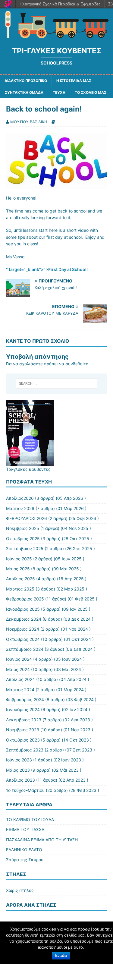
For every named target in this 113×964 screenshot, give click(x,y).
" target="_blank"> (25, 269)
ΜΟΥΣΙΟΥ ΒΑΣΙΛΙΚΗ (28, 121)
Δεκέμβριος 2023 (23, 719)
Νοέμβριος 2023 (22, 729)
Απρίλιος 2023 (20, 780)
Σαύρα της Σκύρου (24, 859)
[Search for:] (56, 383)
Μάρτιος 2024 (20, 689)
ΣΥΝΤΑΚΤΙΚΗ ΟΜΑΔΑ (24, 92)
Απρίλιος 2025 (20, 578)
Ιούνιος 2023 (19, 759)
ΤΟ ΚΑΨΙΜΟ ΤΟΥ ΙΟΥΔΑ (30, 819)
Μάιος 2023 (18, 770)
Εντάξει (61, 955)
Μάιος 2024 (18, 669)
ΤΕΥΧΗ (59, 92)
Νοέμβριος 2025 (22, 528)
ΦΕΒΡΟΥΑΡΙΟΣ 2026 (26, 518)
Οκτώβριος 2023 (23, 739)
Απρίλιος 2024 (20, 679)
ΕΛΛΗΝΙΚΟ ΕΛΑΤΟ (24, 849)
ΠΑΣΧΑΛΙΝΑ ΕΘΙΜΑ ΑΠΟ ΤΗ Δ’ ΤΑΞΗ (42, 839)
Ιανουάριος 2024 (23, 709)
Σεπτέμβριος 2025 (24, 548)
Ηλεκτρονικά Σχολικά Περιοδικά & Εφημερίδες (60, 4)
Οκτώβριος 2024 (23, 639)
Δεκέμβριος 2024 (23, 619)
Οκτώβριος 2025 (23, 538)
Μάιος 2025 (18, 568)
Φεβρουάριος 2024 (25, 699)
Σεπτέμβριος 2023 (24, 749)
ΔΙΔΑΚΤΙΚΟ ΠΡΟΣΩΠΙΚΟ (26, 80)
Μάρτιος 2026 (20, 508)
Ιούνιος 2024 (19, 659)
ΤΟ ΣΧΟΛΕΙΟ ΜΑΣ (90, 92)
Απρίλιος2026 (20, 498)
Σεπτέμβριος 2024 (24, 649)
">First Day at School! (66, 269)
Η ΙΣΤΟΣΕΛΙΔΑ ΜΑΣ (73, 80)
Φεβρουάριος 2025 (25, 598)
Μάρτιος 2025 (20, 588)
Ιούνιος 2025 (19, 558)
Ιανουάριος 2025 (23, 609)
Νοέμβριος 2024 (22, 629)
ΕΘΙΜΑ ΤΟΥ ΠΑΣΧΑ (25, 829)
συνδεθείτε (76, 363)
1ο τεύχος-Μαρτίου (25, 790)
